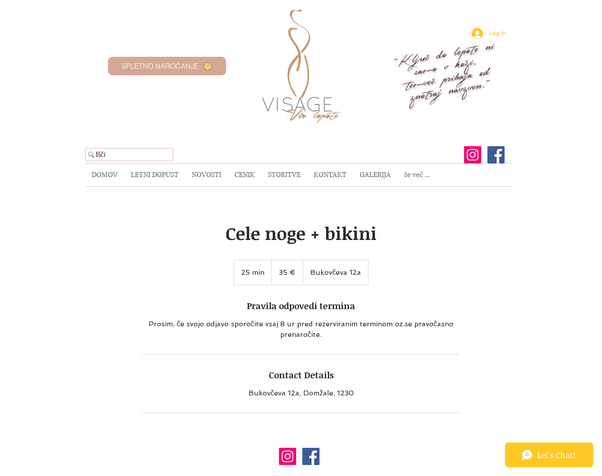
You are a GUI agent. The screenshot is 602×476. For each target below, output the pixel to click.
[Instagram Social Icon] (472, 154)
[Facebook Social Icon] (496, 154)
